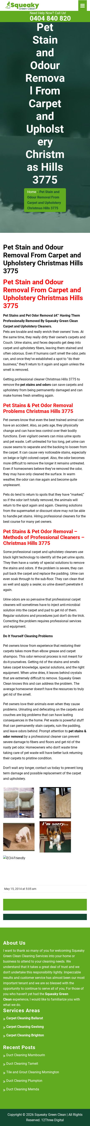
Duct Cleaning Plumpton (24, 1081)
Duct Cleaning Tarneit (22, 1064)
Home (31, 192)
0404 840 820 (50, 16)
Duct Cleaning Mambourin (25, 1055)
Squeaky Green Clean (50, 1115)
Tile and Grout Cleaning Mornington (32, 1072)
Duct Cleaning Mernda (22, 1089)
